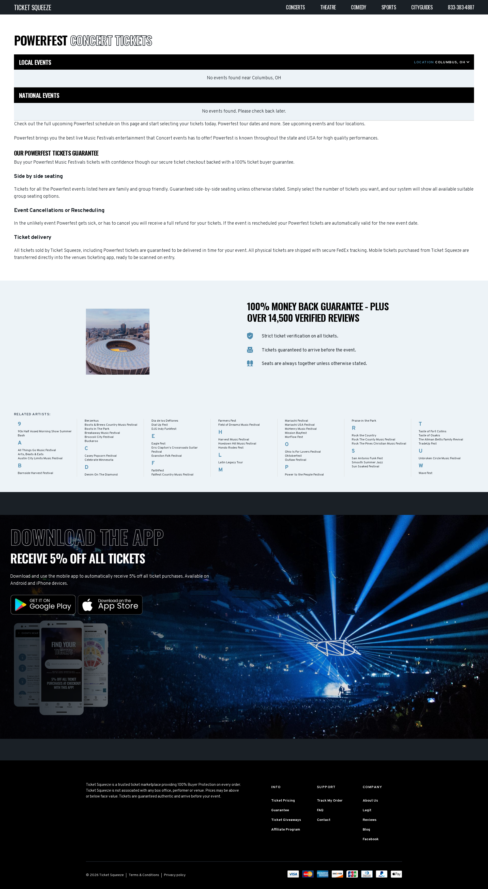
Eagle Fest (158, 444)
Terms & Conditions (144, 875)
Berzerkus (92, 421)
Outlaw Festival (295, 460)
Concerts (295, 7)
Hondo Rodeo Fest (230, 448)
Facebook (371, 839)
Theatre (328, 7)
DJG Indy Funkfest (163, 429)
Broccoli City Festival (99, 437)
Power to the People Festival (304, 475)
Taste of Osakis (429, 436)
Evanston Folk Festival (166, 456)
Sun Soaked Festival (365, 467)
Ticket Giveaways (286, 820)
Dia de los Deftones (164, 421)
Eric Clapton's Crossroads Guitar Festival (174, 450)
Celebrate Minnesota (99, 460)
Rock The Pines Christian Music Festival (379, 444)
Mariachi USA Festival (300, 425)
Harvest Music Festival (233, 440)
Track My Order (330, 801)
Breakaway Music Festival (102, 433)
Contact (323, 820)
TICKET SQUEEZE (32, 7)
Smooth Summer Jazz (367, 463)
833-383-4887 (461, 7)
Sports (389, 7)
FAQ (320, 810)
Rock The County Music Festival (373, 440)
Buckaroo (91, 441)
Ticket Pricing (283, 801)
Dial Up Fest (159, 425)
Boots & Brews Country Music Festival (111, 425)
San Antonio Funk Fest (367, 458)
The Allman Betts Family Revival (441, 440)
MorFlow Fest (294, 437)
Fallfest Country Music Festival (172, 475)
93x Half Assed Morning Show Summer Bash (45, 434)
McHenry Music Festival (301, 429)
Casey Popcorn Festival (101, 456)
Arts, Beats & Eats (30, 454)
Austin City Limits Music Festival (40, 458)
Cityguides (422, 7)
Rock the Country (364, 436)
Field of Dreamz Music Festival (239, 425)
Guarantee (280, 810)
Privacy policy (175, 875)
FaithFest (157, 471)
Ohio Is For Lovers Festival (303, 452)
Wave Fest (425, 473)
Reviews (369, 820)
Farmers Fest (227, 421)
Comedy (358, 7)
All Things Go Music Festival (37, 450)
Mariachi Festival (296, 421)
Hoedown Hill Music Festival (237, 444)
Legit (367, 810)
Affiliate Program (285, 829)
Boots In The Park (97, 429)
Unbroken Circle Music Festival (440, 458)
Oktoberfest (293, 456)
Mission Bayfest (296, 433)
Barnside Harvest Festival (35, 473)
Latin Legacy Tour (230, 463)
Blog (366, 829)
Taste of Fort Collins (432, 432)
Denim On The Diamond (101, 475)
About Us (370, 801)
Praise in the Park (364, 421)
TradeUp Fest (428, 444)
